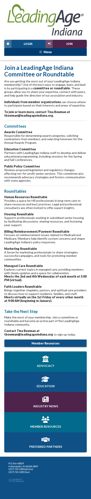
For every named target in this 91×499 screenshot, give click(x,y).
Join (69, 44)
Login (28, 44)
